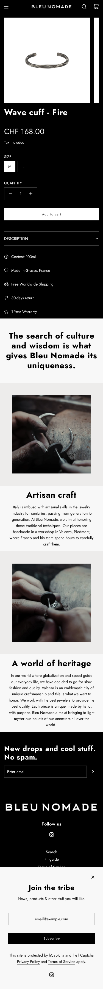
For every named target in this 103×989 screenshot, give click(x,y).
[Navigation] (6, 7)
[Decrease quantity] (10, 194)
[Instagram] (52, 835)
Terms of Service (61, 961)
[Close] (93, 877)
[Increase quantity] (31, 194)
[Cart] (96, 7)
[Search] (84, 7)
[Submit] (93, 772)
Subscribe (51, 938)
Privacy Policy (28, 961)
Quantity (13, 183)
